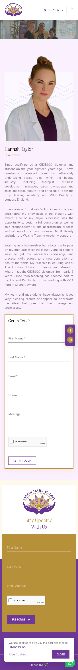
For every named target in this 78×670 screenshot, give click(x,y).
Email (12, 376)
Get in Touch (22, 460)
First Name (15, 338)
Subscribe (18, 619)
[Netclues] (46, 664)
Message (14, 414)
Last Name (15, 357)
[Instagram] (70, 340)
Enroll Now (51, 9)
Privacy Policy (17, 646)
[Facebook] (70, 330)
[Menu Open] (71, 9)
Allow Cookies (17, 654)
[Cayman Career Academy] (14, 15)
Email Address (16, 586)
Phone (12, 395)
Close (61, 654)
